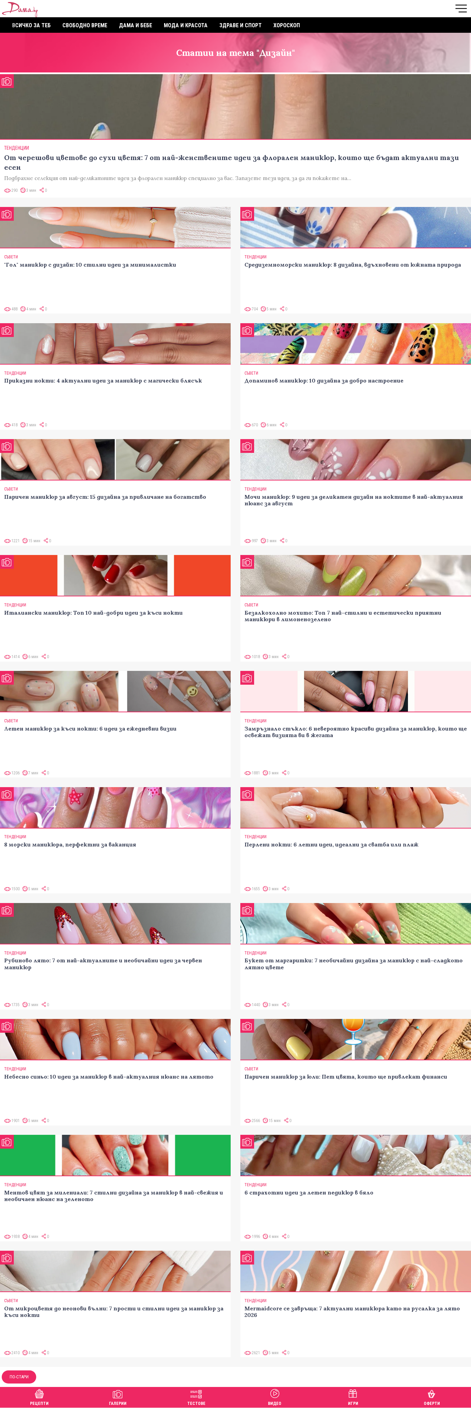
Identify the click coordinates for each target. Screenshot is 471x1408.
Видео (274, 1403)
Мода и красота (186, 25)
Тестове (196, 1403)
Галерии (118, 1403)
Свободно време (84, 25)
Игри (353, 1403)
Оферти (432, 1403)
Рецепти (39, 1403)
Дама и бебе (135, 25)
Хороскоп (286, 25)
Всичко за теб (31, 25)
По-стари (19, 1376)
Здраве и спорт (240, 25)
